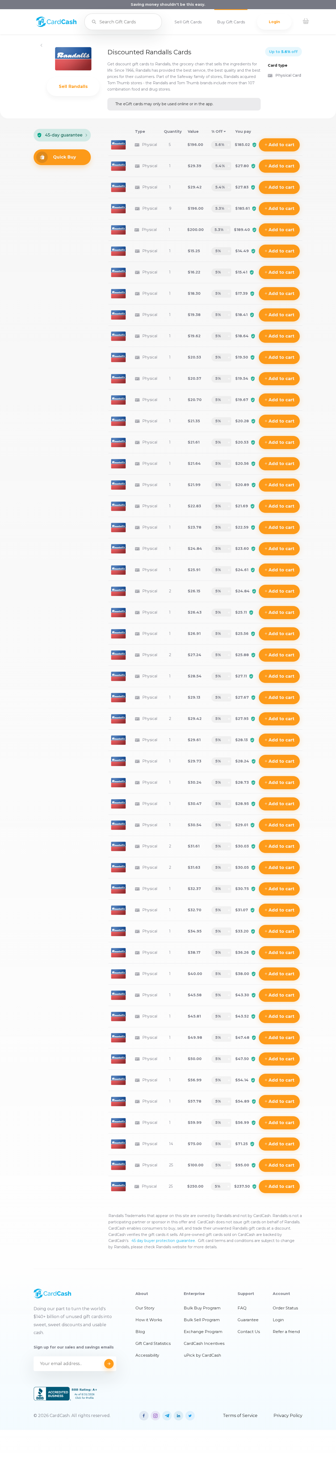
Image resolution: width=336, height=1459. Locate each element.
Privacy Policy (288, 1415)
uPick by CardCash (202, 1355)
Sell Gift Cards (188, 21)
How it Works (148, 1319)
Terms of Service (240, 1415)
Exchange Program (203, 1331)
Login (274, 21)
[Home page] (56, 25)
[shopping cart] (306, 22)
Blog (140, 1331)
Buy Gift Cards (231, 21)
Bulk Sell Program (202, 1319)
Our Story (144, 1307)
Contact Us (249, 1331)
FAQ (242, 1307)
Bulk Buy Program (202, 1307)
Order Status (285, 1307)
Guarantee (248, 1319)
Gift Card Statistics (153, 1343)
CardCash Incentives (204, 1343)
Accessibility (147, 1355)
